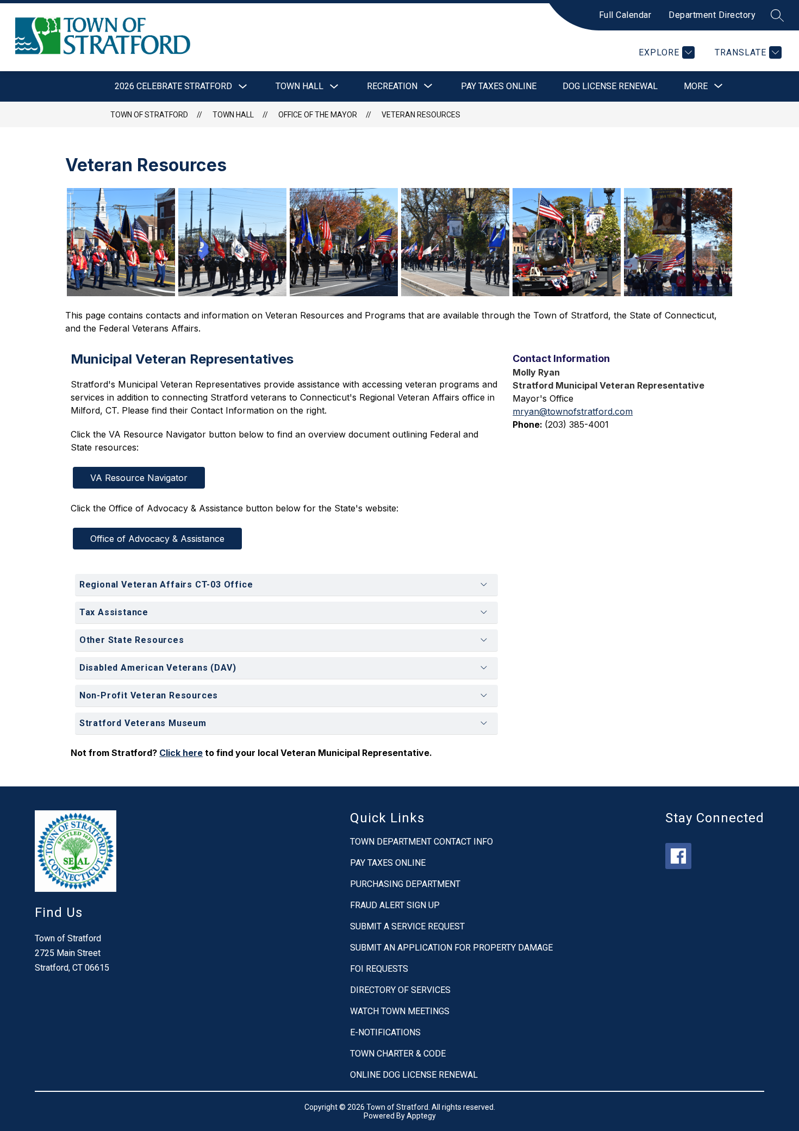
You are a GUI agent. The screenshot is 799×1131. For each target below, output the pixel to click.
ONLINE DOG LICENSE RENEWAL (414, 1075)
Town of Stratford (149, 114)
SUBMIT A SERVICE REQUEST (407, 926)
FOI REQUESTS (379, 969)
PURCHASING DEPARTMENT (405, 884)
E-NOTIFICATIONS (385, 1032)
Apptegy (421, 1115)
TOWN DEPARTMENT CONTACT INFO (421, 841)
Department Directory (712, 15)
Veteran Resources (421, 114)
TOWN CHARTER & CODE (398, 1053)
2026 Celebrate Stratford (173, 86)
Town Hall (299, 86)
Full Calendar (625, 15)
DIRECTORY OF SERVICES (400, 990)
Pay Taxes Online (498, 86)
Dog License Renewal (610, 86)
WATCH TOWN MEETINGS (400, 1011)
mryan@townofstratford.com (573, 411)
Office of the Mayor (317, 114)
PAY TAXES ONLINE (388, 863)
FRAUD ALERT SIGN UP (395, 905)
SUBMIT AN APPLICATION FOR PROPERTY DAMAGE (451, 947)
